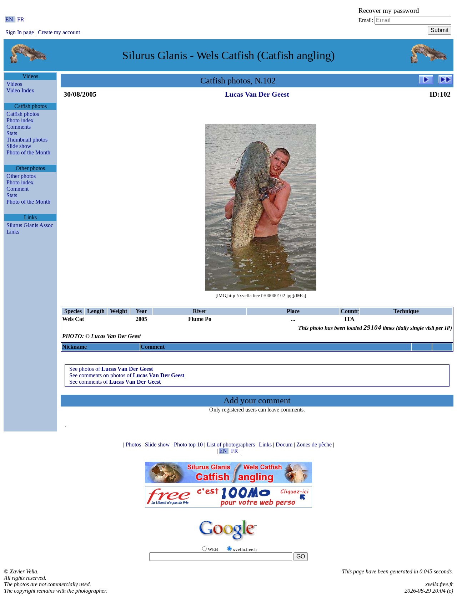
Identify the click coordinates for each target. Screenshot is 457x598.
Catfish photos (22, 114)
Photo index (20, 120)
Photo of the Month (28, 152)
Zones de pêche (314, 444)
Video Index (20, 90)
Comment (17, 189)
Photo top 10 (189, 444)
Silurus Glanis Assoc (29, 225)
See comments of (115, 382)
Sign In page (19, 32)
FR (20, 19)
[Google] (228, 542)
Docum (285, 444)
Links (12, 232)
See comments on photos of (126, 375)
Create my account (59, 32)
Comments (18, 127)
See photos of (111, 369)
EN (10, 19)
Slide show (18, 146)
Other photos (21, 176)
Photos (134, 444)
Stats (11, 133)
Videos (14, 84)
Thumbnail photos (26, 140)
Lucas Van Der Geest (257, 94)
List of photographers (231, 444)
